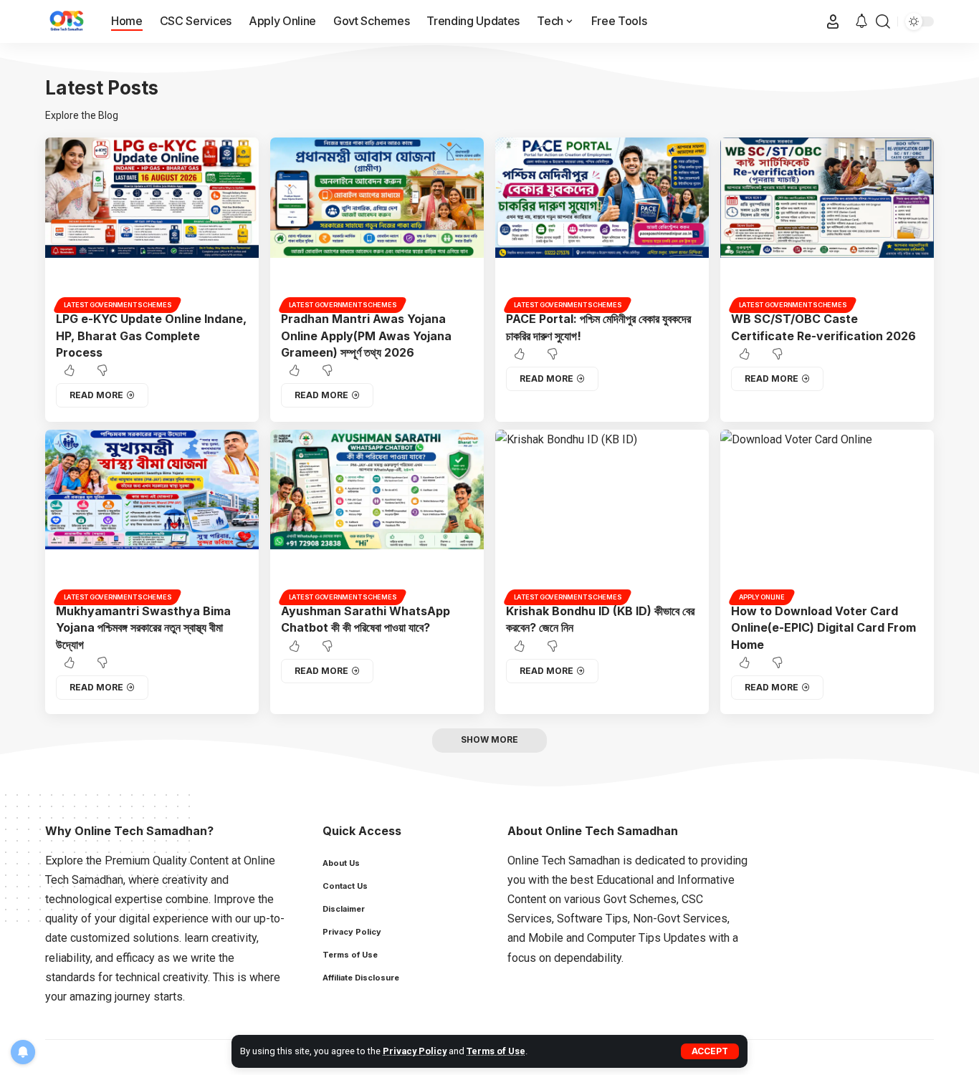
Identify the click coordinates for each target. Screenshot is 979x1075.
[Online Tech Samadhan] (66, 21)
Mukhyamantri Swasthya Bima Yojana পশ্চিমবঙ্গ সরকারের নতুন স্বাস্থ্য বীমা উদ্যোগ (143, 627)
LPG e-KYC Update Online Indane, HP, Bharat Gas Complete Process (151, 335)
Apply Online (762, 597)
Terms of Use (496, 1051)
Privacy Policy (414, 1051)
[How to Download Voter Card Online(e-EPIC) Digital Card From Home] (827, 515)
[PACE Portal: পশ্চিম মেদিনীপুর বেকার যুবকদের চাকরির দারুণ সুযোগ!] (602, 223)
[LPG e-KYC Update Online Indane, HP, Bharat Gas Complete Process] (152, 223)
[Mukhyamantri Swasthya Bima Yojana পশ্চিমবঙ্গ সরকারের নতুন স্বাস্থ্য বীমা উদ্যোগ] (152, 515)
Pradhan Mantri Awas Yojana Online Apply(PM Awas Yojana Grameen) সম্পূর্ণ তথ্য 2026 (366, 335)
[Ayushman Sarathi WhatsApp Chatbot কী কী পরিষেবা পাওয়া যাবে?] (377, 515)
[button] (710, 1051)
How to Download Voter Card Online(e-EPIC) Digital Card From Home (823, 627)
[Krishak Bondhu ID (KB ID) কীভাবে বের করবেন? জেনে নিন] (602, 515)
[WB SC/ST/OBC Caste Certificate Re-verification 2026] (827, 223)
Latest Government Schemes (118, 305)
